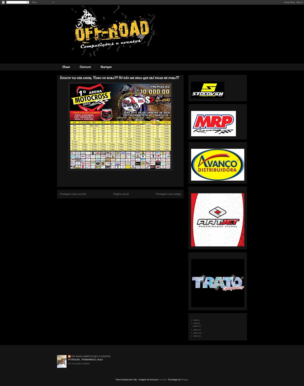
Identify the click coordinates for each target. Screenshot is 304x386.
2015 (196, 323)
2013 (196, 333)
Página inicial (121, 194)
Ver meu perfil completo (79, 363)
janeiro (196, 326)
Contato (85, 67)
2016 (196, 320)
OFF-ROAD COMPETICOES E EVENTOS (91, 356)
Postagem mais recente (73, 194)
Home (66, 67)
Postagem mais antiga (168, 194)
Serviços (105, 67)
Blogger (184, 379)
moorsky (163, 379)
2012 (196, 336)
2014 (196, 330)
